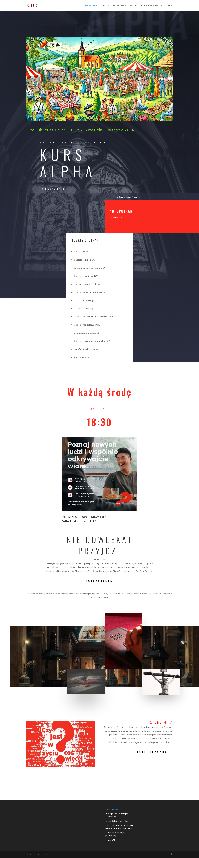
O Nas (103, 5)
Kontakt (134, 5)
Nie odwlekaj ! (53, 188)
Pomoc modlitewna (150, 5)
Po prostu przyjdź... (153, 752)
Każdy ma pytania (99, 580)
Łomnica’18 (110, 840)
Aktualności (118, 5)
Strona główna (90, 5)
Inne (168, 5)
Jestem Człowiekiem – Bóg (117, 821)
